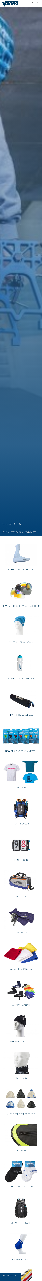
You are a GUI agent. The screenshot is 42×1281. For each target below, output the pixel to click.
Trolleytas (21, 896)
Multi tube (21, 1078)
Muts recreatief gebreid (21, 1114)
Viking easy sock (21, 1259)
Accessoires (30, 532)
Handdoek (21, 932)
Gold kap (21, 1150)
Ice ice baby (21, 787)
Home (4, 532)
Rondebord (21, 860)
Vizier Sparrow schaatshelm (21, 606)
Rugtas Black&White (21, 1223)
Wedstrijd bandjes (21, 969)
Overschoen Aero (21, 569)
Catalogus (16, 532)
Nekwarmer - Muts (21, 1041)
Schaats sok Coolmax (21, 1186)
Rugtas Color (21, 823)
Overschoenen (21, 1005)
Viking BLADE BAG (21, 715)
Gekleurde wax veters (21, 751)
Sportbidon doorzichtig (20, 678)
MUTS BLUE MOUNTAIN (21, 642)
